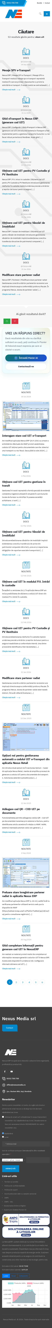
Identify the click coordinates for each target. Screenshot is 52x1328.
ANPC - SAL (8, 1202)
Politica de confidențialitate (14, 1186)
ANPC (6, 1198)
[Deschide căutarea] (40, 14)
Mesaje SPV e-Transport (16, 70)
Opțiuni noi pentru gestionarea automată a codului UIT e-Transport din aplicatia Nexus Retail (26, 759)
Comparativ (23, 1276)
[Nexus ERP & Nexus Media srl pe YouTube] (11, 1071)
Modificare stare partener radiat (21, 275)
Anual (13, 1276)
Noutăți (39, 3)
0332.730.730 (12, 3)
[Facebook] (4, 1071)
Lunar (6, 1276)
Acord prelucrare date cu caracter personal (20, 1194)
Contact (47, 3)
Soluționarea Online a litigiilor (15, 1206)
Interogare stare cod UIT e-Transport (24, 435)
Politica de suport (10, 1190)
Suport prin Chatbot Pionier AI (15, 1210)
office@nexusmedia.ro (16, 1085)
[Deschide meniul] (47, 13)
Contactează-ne (26, 366)
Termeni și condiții (11, 1182)
